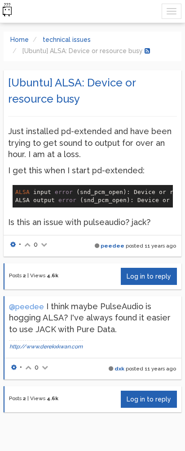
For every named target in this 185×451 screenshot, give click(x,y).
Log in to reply (149, 276)
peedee (112, 246)
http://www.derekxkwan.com (46, 346)
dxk (119, 368)
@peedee (26, 306)
